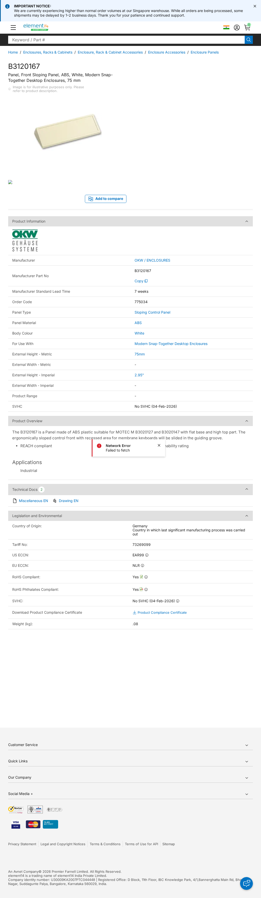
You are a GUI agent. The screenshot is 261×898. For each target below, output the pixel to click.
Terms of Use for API (141, 844)
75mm (140, 354)
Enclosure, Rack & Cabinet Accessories (110, 52)
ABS (138, 322)
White (139, 333)
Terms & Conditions (105, 844)
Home (13, 52)
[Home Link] (45, 27)
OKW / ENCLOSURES (152, 260)
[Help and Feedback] (246, 883)
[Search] (249, 40)
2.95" (139, 375)
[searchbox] (126, 40)
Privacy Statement (22, 844)
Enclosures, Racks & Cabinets (47, 52)
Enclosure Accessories (166, 52)
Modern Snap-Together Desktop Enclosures (171, 343)
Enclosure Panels (205, 52)
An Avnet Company (23, 871)
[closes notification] (255, 6)
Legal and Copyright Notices (63, 844)
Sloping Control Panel (152, 312)
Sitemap (168, 844)
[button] (13, 27)
